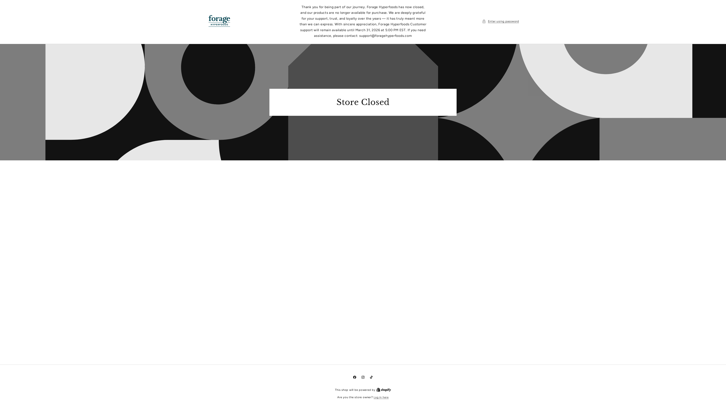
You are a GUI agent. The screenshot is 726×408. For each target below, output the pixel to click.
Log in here (381, 397)
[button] (500, 21)
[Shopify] (383, 390)
